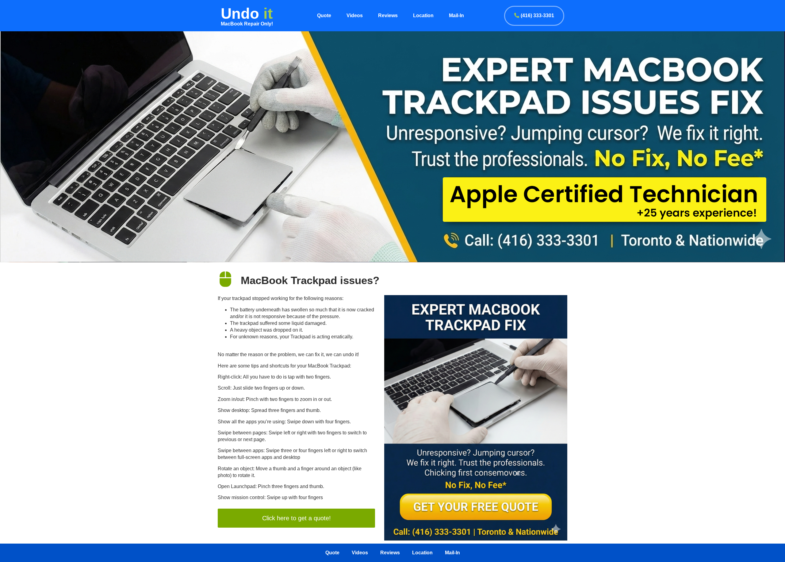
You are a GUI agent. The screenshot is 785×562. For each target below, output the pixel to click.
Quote (324, 15)
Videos (355, 15)
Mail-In (456, 15)
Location (423, 15)
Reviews (388, 15)
